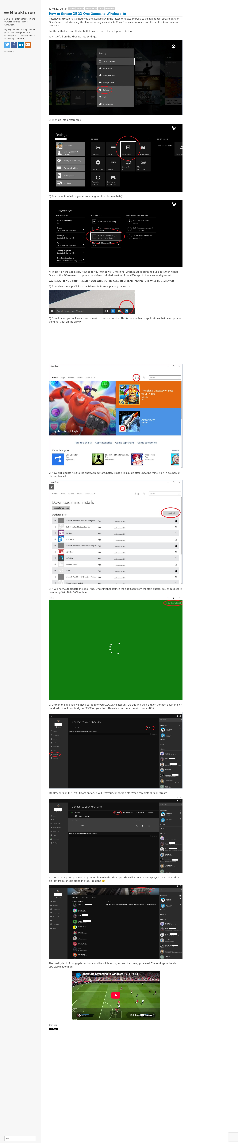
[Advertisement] (115, 344)
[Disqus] (115, 1107)
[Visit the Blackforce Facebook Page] (14, 45)
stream (80, 8)
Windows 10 (91, 8)
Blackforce (22, 12)
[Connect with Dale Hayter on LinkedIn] (21, 45)
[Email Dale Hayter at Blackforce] (28, 45)
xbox (101, 8)
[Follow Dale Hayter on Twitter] (7, 45)
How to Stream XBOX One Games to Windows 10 (87, 13)
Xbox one (109, 8)
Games (72, 8)
